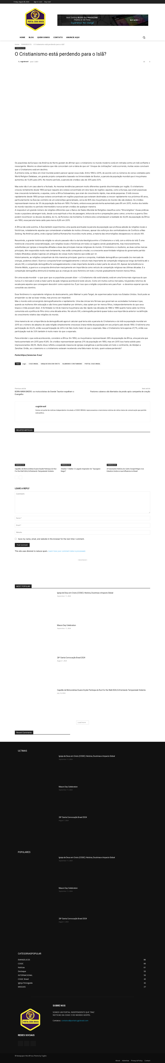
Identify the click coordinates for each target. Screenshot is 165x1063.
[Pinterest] (45, 68)
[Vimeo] (146, 1)
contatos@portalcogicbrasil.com (74, 1020)
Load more (82, 722)
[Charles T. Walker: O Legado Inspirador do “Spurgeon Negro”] (82, 451)
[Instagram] (139, 1)
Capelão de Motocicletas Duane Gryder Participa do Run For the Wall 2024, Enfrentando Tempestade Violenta (101, 690)
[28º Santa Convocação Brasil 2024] (35, 670)
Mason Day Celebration (66, 625)
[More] (57, 68)
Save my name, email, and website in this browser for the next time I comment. (51, 539)
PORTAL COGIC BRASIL (92, 364)
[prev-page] (16, 477)
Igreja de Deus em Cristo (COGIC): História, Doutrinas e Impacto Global (85, 593)
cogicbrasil (24, 61)
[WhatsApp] (51, 68)
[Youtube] (149, 1)
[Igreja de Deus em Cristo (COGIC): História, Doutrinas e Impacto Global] (35, 606)
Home (17, 44)
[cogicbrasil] (16, 61)
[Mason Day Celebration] (35, 638)
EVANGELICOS (26, 44)
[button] (144, 37)
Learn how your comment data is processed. (67, 551)
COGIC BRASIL (33, 364)
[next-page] (20, 477)
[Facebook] (135, 1)
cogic (24, 364)
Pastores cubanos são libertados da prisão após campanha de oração (120, 391)
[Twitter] (142, 1)
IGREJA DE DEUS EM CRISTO (50, 364)
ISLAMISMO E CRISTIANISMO (72, 364)
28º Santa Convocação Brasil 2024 (71, 658)
